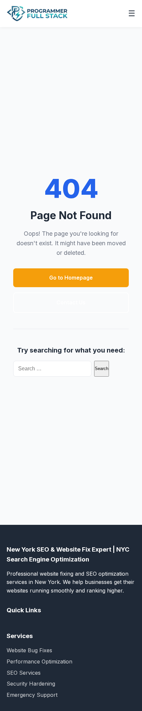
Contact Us (71, 302)
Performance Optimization (39, 661)
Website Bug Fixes (29, 650)
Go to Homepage (71, 277)
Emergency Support (32, 695)
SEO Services (24, 672)
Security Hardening (31, 683)
